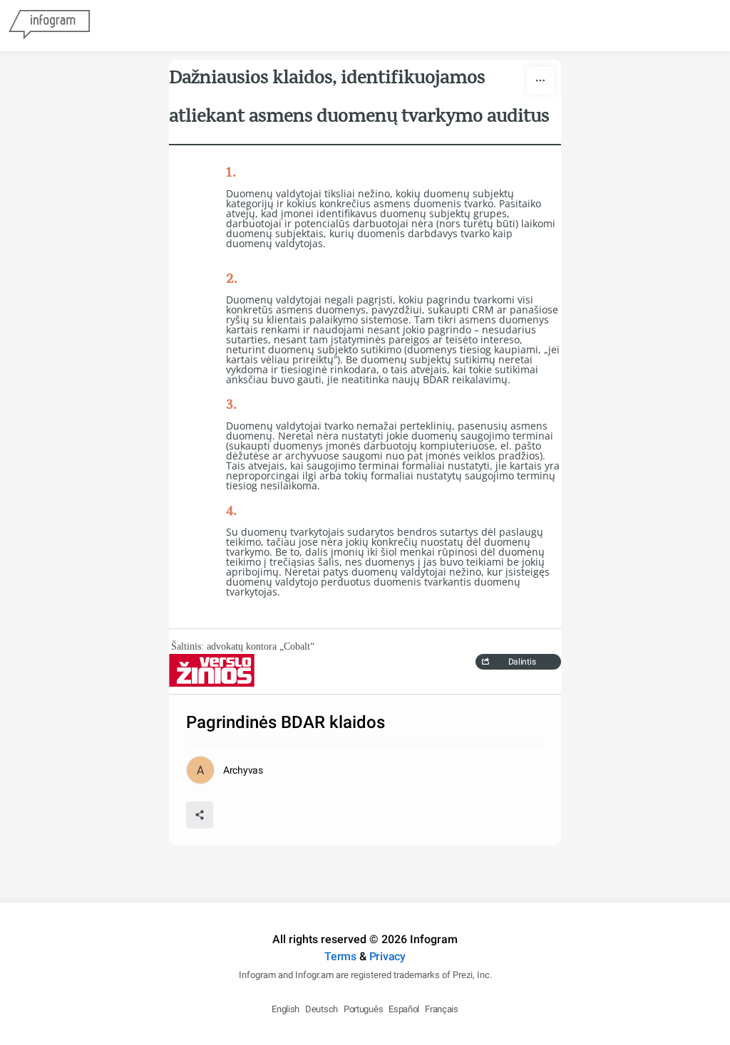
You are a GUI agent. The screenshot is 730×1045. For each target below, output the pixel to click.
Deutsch (321, 1009)
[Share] (199, 814)
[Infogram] (49, 25)
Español (404, 1009)
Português (363, 1009)
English (285, 1009)
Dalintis (522, 662)
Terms (340, 956)
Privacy (387, 956)
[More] (540, 80)
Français (441, 1009)
